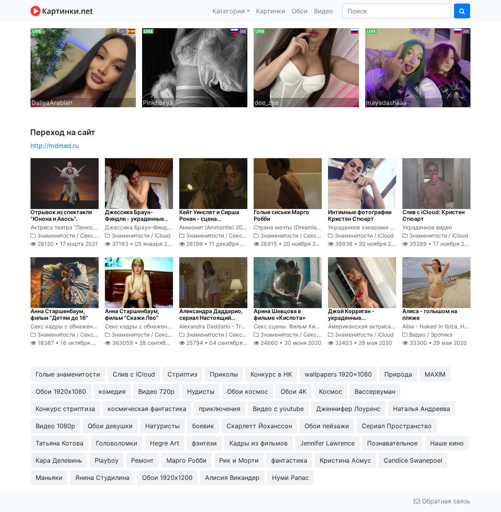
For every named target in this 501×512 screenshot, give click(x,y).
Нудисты (200, 391)
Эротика (441, 334)
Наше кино (447, 443)
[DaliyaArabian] (83, 67)
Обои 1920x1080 (61, 391)
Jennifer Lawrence (327, 443)
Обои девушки (110, 426)
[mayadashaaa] (417, 67)
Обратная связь (445, 501)
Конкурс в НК (271, 374)
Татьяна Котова (59, 443)
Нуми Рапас (290, 477)
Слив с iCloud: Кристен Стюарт (433, 215)
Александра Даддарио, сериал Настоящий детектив (211, 318)
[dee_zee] (306, 67)
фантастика (289, 460)
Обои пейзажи (327, 426)
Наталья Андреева (421, 409)
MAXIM (435, 374)
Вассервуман (375, 391)
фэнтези (204, 443)
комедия (112, 391)
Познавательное (392, 443)
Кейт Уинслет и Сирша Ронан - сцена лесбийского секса (209, 219)
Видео (323, 11)
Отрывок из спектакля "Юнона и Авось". (61, 215)
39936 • (367, 243)
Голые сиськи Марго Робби (281, 215)
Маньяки (49, 477)
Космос (330, 391)
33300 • (437, 342)
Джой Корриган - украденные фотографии (351, 318)
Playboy (107, 460)
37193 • (143, 243)
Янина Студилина (102, 477)
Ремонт (142, 460)
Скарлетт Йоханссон (259, 426)
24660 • (290, 342)
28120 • (67, 243)
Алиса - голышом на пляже (429, 314)
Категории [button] (229, 11)
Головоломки (116, 443)
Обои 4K (293, 391)
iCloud (163, 235)
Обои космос (247, 391)
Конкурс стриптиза (65, 409)
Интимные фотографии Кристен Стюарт (359, 215)
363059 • (148, 342)
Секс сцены (96, 235)
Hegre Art (164, 443)
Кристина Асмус (345, 460)
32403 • (362, 342)
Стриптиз (182, 374)
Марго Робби (186, 460)
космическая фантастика (147, 409)
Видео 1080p (55, 426)
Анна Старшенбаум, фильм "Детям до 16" (59, 314)
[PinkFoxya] (194, 67)
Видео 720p (156, 391)
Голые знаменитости (68, 374)
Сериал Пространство (397, 426)
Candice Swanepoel (413, 460)
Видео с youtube (278, 409)
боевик (203, 426)
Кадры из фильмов (258, 443)
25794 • (221, 342)
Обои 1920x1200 (167, 477)
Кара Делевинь (59, 460)
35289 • (441, 243)
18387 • (70, 342)
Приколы (224, 374)
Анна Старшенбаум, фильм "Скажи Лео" (132, 314)
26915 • (292, 243)
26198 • (219, 243)
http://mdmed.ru (55, 146)
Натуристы (162, 426)
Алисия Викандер (232, 477)
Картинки (270, 11)
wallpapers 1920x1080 (338, 374)
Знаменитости (56, 235)
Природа (398, 374)
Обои (300, 11)
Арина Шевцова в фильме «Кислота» (279, 314)
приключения (219, 409)
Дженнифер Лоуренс (348, 409)
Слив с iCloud (134, 374)
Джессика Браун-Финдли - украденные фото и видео (134, 219)
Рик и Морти (239, 460)
